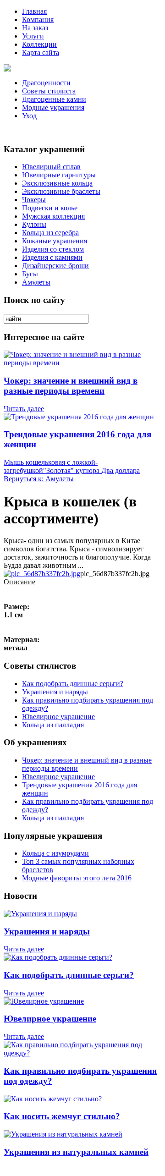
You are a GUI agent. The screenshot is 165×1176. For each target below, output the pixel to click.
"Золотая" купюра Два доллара (91, 470)
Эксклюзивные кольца (57, 183)
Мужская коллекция (53, 216)
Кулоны (34, 224)
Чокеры (34, 199)
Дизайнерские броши (55, 265)
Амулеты (36, 282)
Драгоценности (46, 83)
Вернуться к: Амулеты (39, 479)
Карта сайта (40, 52)
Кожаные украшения (54, 241)
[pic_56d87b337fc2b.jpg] (42, 573)
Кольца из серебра (50, 232)
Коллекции (39, 44)
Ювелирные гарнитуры (59, 175)
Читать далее (24, 408)
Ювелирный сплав (51, 166)
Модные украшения (53, 107)
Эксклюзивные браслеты (61, 191)
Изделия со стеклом (53, 249)
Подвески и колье (49, 208)
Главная (34, 11)
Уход (29, 116)
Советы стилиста (49, 91)
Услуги (33, 36)
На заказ (35, 28)
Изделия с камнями (52, 257)
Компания (38, 19)
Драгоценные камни (54, 99)
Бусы (30, 274)
